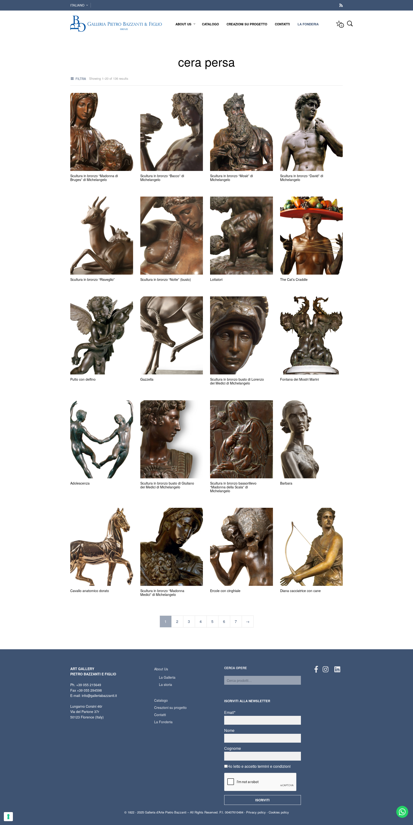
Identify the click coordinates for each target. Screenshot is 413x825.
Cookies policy (279, 812)
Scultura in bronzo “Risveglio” (92, 279)
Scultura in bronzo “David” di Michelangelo (301, 177)
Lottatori (216, 279)
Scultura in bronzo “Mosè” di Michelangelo (231, 177)
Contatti (282, 24)
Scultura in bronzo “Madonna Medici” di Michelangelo (162, 592)
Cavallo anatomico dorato (89, 590)
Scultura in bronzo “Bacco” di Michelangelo (162, 177)
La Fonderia (308, 24)
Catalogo (210, 24)
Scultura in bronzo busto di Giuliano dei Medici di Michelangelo (167, 485)
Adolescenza (80, 483)
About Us (183, 24)
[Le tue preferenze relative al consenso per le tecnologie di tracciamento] (8, 816)
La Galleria (167, 677)
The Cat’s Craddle (294, 279)
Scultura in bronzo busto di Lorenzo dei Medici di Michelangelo (237, 381)
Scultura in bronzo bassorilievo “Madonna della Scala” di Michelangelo (233, 487)
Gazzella (146, 379)
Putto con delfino (83, 379)
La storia (165, 684)
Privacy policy (256, 812)
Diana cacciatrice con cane (300, 590)
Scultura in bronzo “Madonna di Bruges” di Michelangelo (94, 177)
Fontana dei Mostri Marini (299, 379)
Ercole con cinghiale (225, 590)
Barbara (286, 483)
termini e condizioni (274, 766)
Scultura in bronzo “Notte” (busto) (165, 279)
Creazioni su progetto (247, 24)
